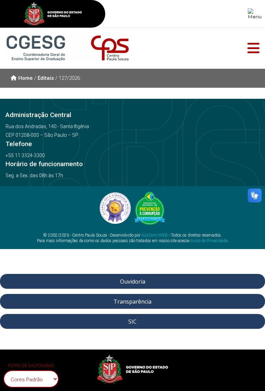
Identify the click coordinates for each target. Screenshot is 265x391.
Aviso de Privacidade (208, 240)
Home (25, 78)
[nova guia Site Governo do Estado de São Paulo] (53, 14)
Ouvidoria (132, 281)
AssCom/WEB (154, 235)
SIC (132, 321)
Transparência (132, 301)
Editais (46, 78)
